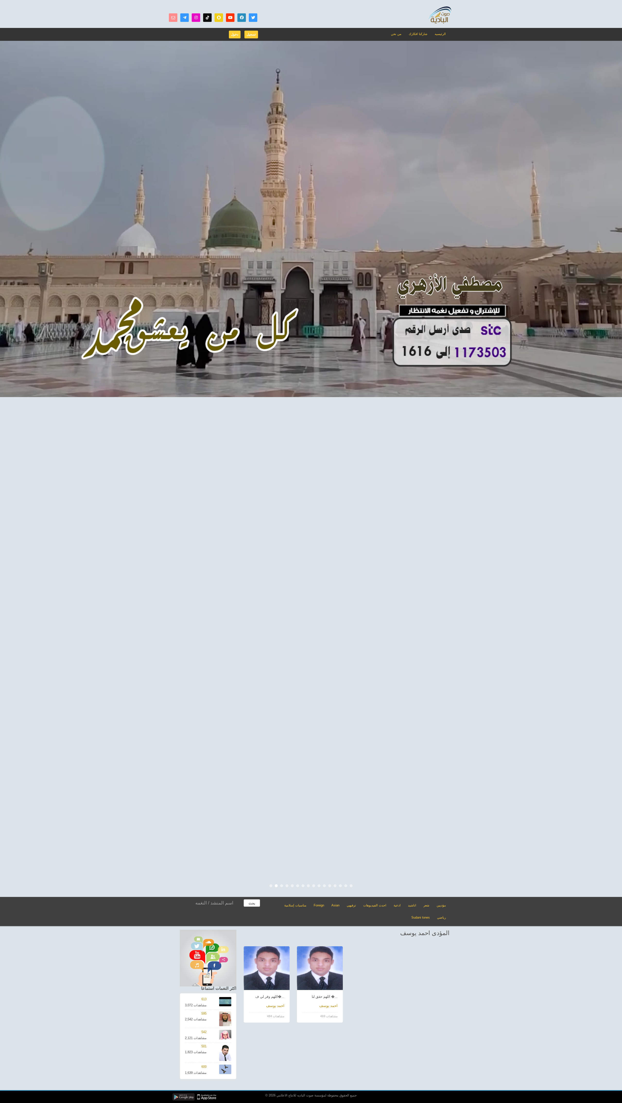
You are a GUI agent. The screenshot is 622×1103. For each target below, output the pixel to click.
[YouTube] (230, 17)
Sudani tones (420, 917)
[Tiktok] (207, 17)
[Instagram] (196, 17)
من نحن (396, 34)
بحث (252, 903)
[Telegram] (184, 17)
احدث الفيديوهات (374, 905)
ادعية (397, 905)
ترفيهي (351, 905)
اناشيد (412, 905)
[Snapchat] (219, 17)
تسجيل (251, 34)
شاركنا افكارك (418, 34)
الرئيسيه (440, 34)
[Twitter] (253, 17)
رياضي (441, 917)
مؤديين (441, 905)
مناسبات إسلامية (295, 905)
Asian (335, 905)
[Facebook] (241, 17)
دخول (234, 34)
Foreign (319, 905)
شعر (426, 905)
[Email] (173, 17)
